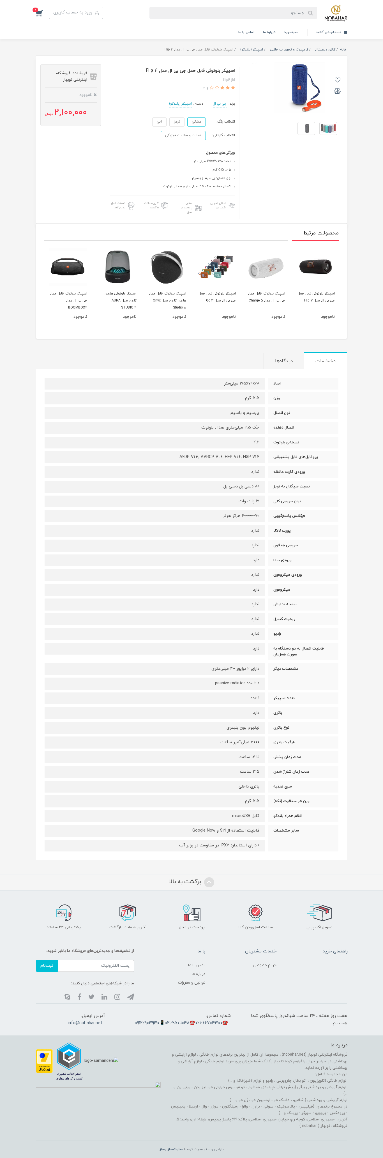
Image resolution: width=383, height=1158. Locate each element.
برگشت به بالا (186, 882)
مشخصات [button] (325, 361)
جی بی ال (220, 104)
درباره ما (269, 32)
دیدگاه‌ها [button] (284, 361)
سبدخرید (290, 32)
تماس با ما (246, 32)
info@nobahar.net (85, 1023)
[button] (42, 13)
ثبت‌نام (46, 966)
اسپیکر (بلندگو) (180, 104)
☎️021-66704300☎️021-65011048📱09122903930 (181, 1023)
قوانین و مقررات (191, 982)
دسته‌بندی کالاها (329, 32)
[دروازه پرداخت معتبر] (44, 1061)
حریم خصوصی (264, 965)
